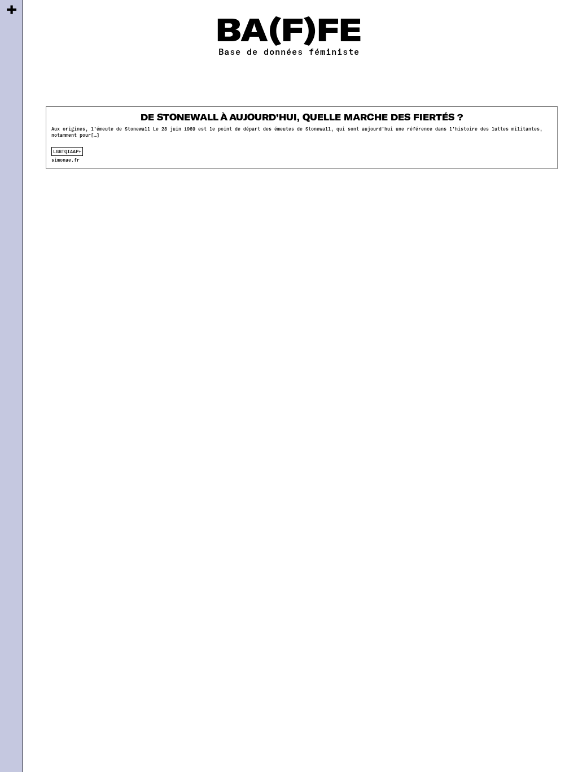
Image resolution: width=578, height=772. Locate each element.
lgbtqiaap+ (67, 151)
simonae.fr (65, 160)
